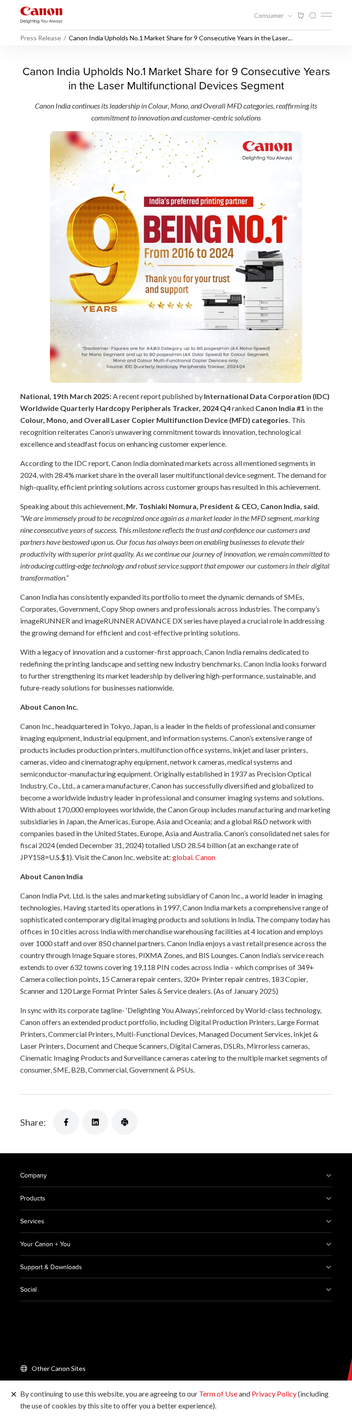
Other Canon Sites (59, 1368)
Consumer (269, 15)
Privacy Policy (274, 1393)
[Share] (66, 1122)
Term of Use (218, 1393)
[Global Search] (312, 16)
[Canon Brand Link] (41, 14)
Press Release (40, 38)
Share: (33, 1122)
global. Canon (193, 857)
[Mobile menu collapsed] (326, 14)
